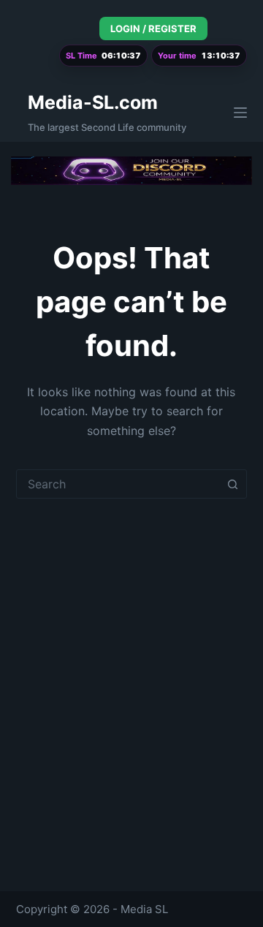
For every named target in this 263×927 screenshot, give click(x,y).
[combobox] (118, 484)
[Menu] (240, 112)
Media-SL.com (93, 102)
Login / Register (153, 28)
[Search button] (232, 484)
